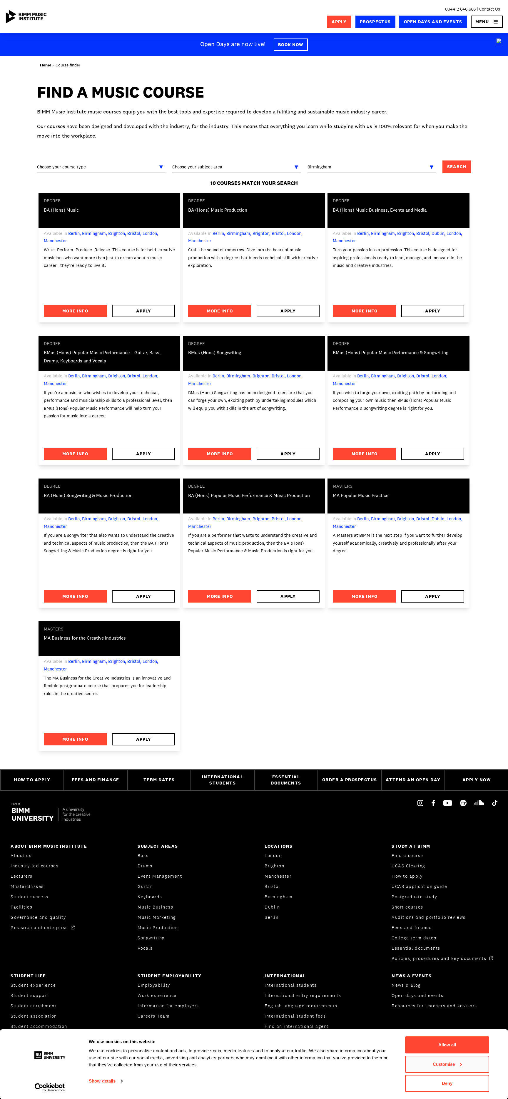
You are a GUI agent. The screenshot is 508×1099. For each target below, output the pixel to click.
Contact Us (489, 9)
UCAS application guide (419, 886)
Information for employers (168, 1005)
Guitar (145, 886)
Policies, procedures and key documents (440, 958)
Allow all (447, 1044)
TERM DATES (159, 779)
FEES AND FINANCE (95, 779)
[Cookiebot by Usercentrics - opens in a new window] (50, 1087)
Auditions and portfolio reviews (429, 917)
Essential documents (416, 948)
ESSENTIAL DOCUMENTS (286, 780)
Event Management (160, 876)
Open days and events (433, 21)
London (273, 855)
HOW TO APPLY (32, 779)
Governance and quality (38, 917)
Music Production (158, 927)
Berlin (271, 917)
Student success (30, 896)
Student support (30, 995)
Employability (154, 985)
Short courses (407, 907)
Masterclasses (27, 886)
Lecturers (22, 876)
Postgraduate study (414, 896)
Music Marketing (157, 917)
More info (75, 311)
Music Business (155, 907)
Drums (145, 866)
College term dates (414, 938)
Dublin (272, 907)
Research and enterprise (40, 927)
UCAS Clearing (408, 866)
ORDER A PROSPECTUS (349, 779)
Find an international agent (297, 1026)
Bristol (272, 886)
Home (45, 65)
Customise (444, 1064)
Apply (339, 21)
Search (457, 166)
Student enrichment (33, 1005)
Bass (143, 855)
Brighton (274, 866)
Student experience (33, 985)
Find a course (407, 855)
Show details (102, 1080)
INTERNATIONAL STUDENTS (222, 780)
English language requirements (301, 1005)
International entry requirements (303, 995)
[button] (487, 22)
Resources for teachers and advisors (434, 1005)
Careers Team (154, 1016)
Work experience (157, 995)
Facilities (21, 907)
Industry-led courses (35, 866)
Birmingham (279, 896)
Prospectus (375, 21)
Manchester (278, 876)
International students (291, 985)
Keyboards (150, 896)
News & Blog (406, 985)
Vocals (145, 948)
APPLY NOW (476, 779)
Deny (447, 1083)
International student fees (295, 1016)
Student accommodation (39, 1026)
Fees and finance (412, 927)
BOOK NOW (290, 44)
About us (21, 855)
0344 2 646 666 (460, 9)
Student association (34, 1016)
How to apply (407, 876)
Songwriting (151, 938)
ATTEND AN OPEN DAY (413, 779)
